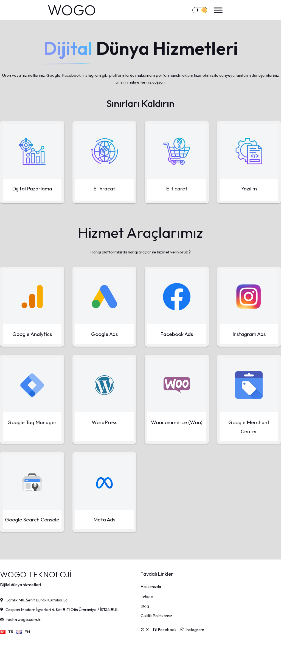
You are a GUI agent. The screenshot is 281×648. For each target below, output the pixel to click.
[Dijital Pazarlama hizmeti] (32, 151)
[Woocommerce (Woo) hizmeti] (176, 385)
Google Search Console (32, 519)
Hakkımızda (150, 586)
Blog (144, 606)
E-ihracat (104, 188)
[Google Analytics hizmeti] (32, 296)
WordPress (104, 422)
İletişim (146, 596)
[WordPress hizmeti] (104, 385)
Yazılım (249, 188)
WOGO (71, 10)
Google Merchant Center (248, 426)
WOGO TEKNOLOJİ (35, 574)
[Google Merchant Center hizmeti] (249, 385)
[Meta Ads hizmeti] (104, 482)
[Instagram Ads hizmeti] (249, 296)
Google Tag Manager (32, 422)
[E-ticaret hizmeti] (176, 151)
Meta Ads (104, 519)
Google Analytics (32, 334)
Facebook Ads (176, 334)
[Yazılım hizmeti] (249, 151)
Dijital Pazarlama (32, 188)
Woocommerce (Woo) (177, 422)
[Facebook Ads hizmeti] (176, 296)
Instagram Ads (249, 334)
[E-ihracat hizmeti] (104, 151)
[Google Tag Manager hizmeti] (32, 385)
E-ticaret (176, 188)
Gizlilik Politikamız (156, 615)
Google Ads (104, 334)
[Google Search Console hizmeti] (32, 482)
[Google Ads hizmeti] (104, 296)
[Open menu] (216, 10)
